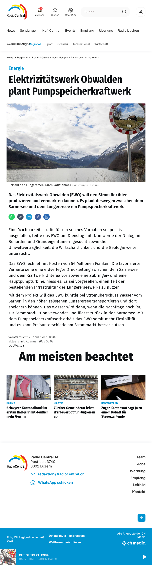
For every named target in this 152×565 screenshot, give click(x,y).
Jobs (141, 464)
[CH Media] (129, 542)
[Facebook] (38, 217)
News (11, 30)
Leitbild (139, 485)
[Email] (29, 217)
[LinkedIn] (46, 217)
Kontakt (138, 492)
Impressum (77, 535)
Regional (35, 44)
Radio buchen (128, 30)
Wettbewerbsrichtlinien (65, 542)
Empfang (87, 30)
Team (140, 457)
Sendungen (29, 30)
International (81, 44)
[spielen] (144, 557)
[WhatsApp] (12, 217)
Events (70, 30)
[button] (71, 12)
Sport (49, 44)
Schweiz (62, 44)
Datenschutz (57, 535)
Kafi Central (51, 30)
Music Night (20, 44)
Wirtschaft (101, 44)
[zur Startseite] (17, 12)
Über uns (106, 30)
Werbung (137, 471)
